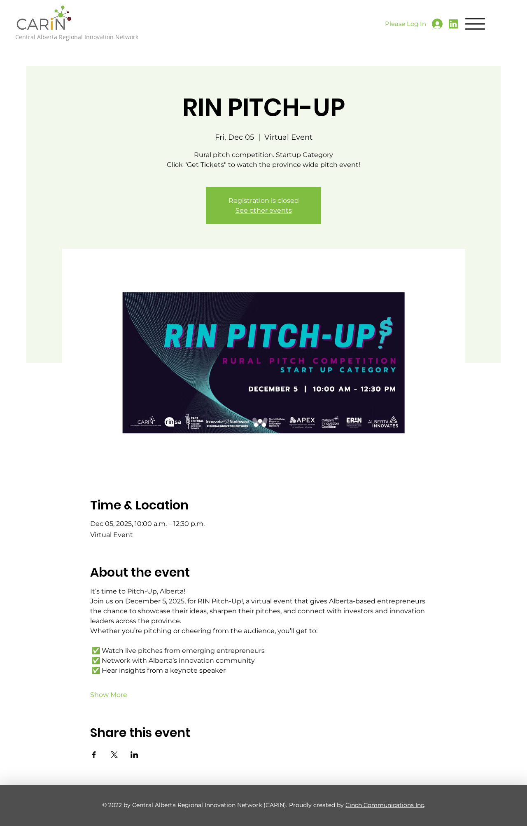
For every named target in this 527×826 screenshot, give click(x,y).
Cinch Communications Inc (384, 805)
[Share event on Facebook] (94, 754)
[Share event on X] (114, 754)
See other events (264, 210)
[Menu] (475, 24)
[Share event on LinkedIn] (134, 754)
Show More (108, 695)
